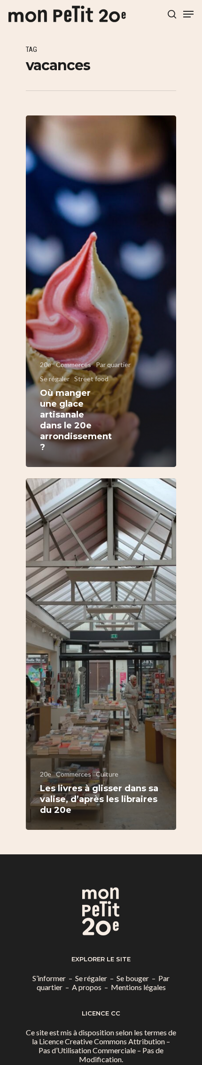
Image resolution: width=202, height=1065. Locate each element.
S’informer (49, 978)
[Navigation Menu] (188, 14)
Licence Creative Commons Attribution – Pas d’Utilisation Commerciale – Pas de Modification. (104, 1050)
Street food (91, 379)
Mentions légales (138, 987)
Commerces (73, 364)
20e (45, 364)
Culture (107, 774)
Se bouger (133, 978)
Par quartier (113, 364)
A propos (86, 987)
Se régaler (55, 379)
